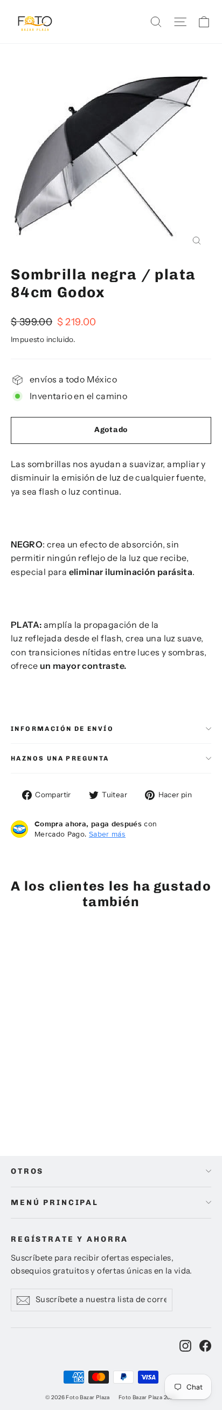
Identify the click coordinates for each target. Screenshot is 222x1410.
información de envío (62, 729)
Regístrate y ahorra (69, 1239)
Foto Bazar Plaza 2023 (148, 1397)
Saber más (107, 834)
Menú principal (55, 1202)
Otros (27, 1171)
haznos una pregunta (60, 758)
